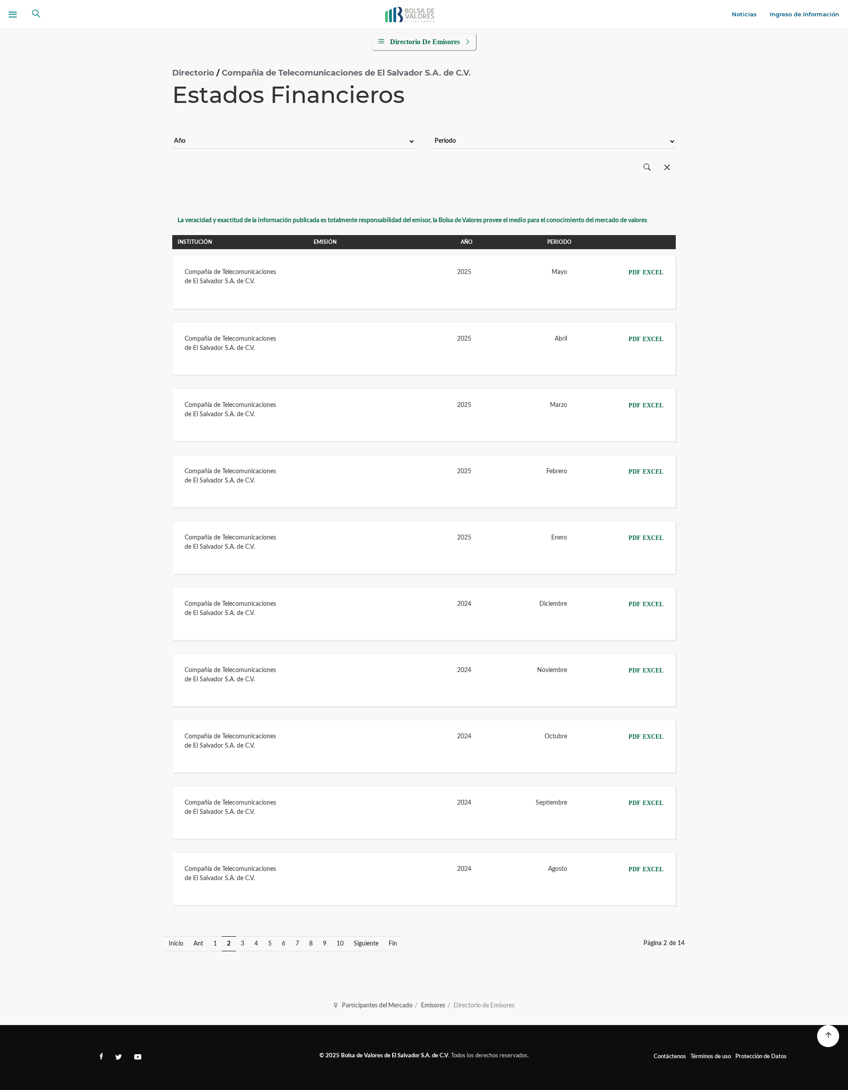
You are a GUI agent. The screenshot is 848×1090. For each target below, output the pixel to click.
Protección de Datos (761, 1057)
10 (340, 944)
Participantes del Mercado (377, 1006)
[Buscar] (647, 168)
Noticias (744, 14)
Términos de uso (710, 1057)
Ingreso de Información (804, 14)
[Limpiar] (667, 168)
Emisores (433, 1006)
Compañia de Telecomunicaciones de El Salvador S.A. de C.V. (346, 73)
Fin (393, 944)
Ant (198, 944)
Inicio (176, 944)
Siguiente (366, 944)
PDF (634, 272)
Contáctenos (670, 1057)
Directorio (194, 73)
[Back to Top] (828, 1036)
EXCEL (653, 272)
